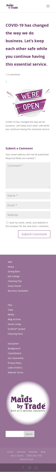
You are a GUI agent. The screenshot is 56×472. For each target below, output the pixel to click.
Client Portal (26, 459)
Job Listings (14, 276)
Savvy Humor (14, 285)
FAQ (10, 304)
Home (10, 451)
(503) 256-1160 (34, 455)
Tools (10, 309)
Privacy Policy (15, 362)
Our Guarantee (15, 358)
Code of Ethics (15, 367)
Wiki (10, 261)
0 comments (13, 74)
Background (14, 348)
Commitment (14, 353)
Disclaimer (13, 343)
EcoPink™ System (17, 328)
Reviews (33, 451)
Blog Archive (14, 319)
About (11, 266)
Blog (43, 451)
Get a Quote (17, 455)
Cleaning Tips (15, 281)
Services (21, 451)
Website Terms (15, 372)
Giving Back (14, 271)
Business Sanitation (18, 290)
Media (11, 314)
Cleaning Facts (15, 333)
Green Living (14, 324)
